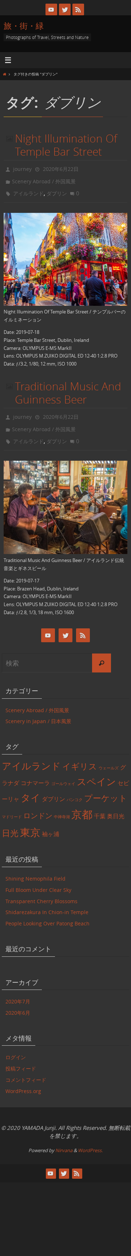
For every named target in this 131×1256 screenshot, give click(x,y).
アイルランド (28, 189)
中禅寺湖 (62, 807)
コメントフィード (25, 1069)
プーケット (105, 787)
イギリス (79, 756)
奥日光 (115, 806)
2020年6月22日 (61, 168)
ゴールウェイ (63, 773)
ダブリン (57, 189)
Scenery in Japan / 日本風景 (38, 711)
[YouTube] (51, 9)
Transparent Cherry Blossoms (41, 891)
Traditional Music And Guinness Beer (68, 388)
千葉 (100, 806)
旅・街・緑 (24, 25)
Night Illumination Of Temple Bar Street (66, 145)
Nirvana (63, 1140)
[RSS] (78, 9)
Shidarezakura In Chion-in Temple (46, 902)
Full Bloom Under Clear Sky (38, 879)
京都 (81, 804)
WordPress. (90, 1140)
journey (22, 168)
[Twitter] (65, 9)
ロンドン (37, 806)
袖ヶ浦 (50, 824)
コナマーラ (35, 773)
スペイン (96, 771)
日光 (10, 823)
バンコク (75, 789)
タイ (30, 787)
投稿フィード (20, 1058)
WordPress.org (23, 1080)
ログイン (15, 1047)
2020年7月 (17, 991)
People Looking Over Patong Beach (47, 913)
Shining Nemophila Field (35, 868)
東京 (30, 822)
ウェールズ (109, 757)
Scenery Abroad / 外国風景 (44, 178)
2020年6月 (17, 1002)
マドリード (12, 807)
